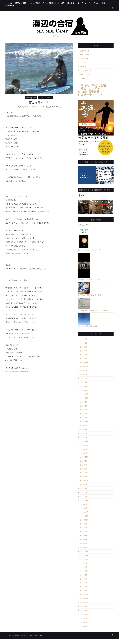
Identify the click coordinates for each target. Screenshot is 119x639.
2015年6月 (84, 618)
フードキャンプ (84, 3)
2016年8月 (84, 567)
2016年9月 (84, 563)
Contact (10, 6)
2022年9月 (84, 449)
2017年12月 (84, 512)
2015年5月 (84, 622)
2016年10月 (84, 559)
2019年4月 (84, 492)
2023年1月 (84, 437)
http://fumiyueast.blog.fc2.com (16, 372)
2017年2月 (84, 543)
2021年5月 (84, 461)
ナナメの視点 (34, 3)
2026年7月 (84, 343)
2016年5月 (84, 575)
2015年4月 (84, 626)
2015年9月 (84, 606)
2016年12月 (84, 551)
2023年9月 (84, 425)
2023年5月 (84, 433)
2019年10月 (84, 481)
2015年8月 (84, 610)
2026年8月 (84, 339)
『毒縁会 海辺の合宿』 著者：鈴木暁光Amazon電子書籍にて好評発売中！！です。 (93, 89)
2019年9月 (84, 484)
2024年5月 (84, 410)
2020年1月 (84, 477)
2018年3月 (84, 504)
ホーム (9, 3)
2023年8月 (84, 429)
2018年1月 (84, 508)
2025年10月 (84, 366)
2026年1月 (84, 359)
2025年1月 (84, 390)
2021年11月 (84, 457)
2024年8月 (84, 402)
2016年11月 (84, 555)
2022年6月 (84, 453)
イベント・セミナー (101, 3)
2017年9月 (84, 524)
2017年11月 (84, 516)
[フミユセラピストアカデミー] (96, 175)
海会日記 (70, 3)
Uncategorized (31, 98)
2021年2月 (84, 473)
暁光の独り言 (20, 3)
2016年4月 (84, 579)
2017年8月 (84, 528)
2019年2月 (84, 496)
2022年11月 (84, 441)
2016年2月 (84, 587)
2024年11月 (84, 398)
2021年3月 (84, 469)
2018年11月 (84, 500)
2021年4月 (84, 465)
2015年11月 (84, 598)
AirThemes (39, 635)
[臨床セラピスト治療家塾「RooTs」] (96, 203)
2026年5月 (84, 347)
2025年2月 (84, 386)
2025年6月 (84, 374)
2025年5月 (84, 378)
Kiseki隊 (60, 3)
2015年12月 (84, 595)
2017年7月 (84, 532)
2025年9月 (84, 370)
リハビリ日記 (48, 3)
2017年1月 (84, 547)
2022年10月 (84, 445)
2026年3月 (84, 355)
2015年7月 (84, 614)
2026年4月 (84, 351)
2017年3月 (84, 539)
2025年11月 (84, 362)
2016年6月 (84, 571)
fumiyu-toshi (24, 107)
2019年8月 (84, 488)
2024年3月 (84, 414)
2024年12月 (84, 394)
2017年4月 (84, 535)
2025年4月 (84, 382)
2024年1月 (84, 418)
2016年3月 (84, 583)
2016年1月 (84, 591)
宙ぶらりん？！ (39, 102)
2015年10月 (84, 602)
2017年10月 (84, 520)
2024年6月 (84, 406)
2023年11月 (84, 422)
